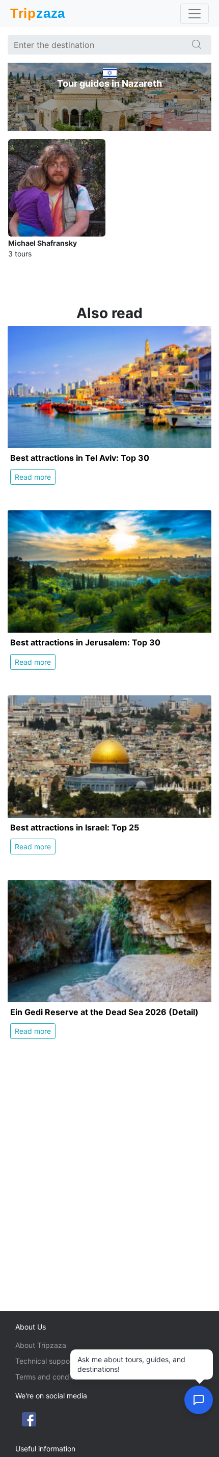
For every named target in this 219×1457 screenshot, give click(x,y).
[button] (198, 1400)
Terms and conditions (51, 1376)
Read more (33, 477)
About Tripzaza (40, 1345)
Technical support (45, 1361)
